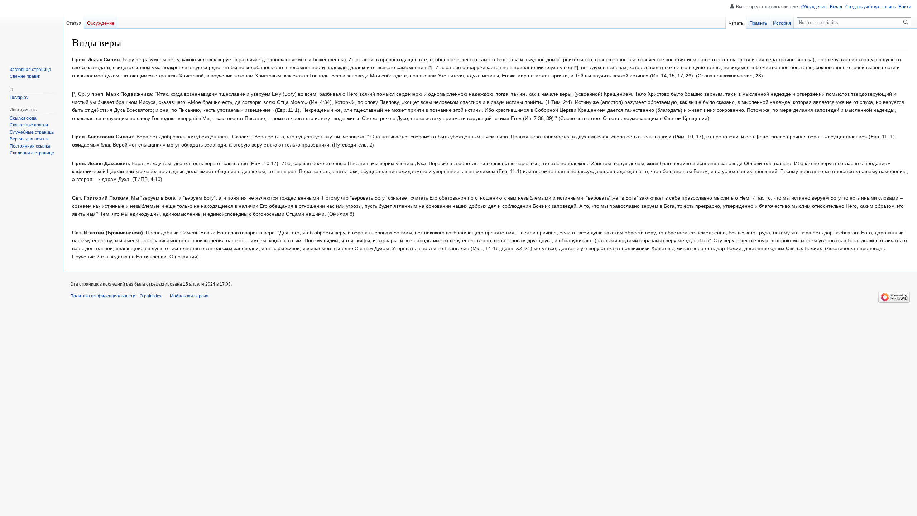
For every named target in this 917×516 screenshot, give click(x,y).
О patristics (150, 295)
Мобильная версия (189, 295)
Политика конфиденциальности (102, 295)
